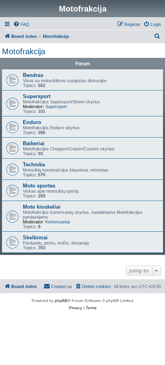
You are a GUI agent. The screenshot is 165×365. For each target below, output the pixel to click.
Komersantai (57, 221)
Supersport (36, 96)
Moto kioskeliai (41, 207)
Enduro (32, 122)
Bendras (33, 75)
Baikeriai (33, 143)
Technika (34, 165)
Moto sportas (39, 186)
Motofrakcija (23, 51)
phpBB (61, 300)
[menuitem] (21, 24)
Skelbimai (35, 238)
